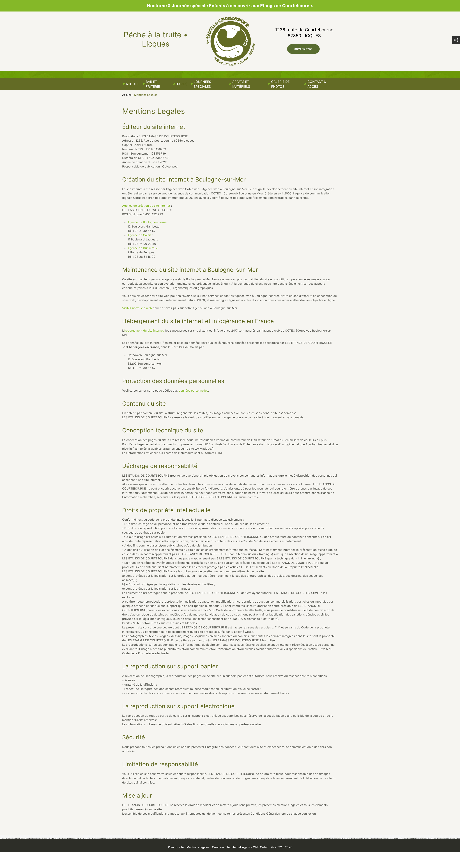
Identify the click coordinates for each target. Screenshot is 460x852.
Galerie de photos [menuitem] (280, 84)
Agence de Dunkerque (143, 248)
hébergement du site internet (144, 330)
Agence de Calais (139, 235)
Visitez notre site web (137, 308)
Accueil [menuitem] (132, 84)
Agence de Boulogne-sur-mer (147, 222)
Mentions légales (198, 847)
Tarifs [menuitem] (181, 84)
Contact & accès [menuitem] (316, 84)
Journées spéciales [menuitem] (202, 84)
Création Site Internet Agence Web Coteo (240, 847)
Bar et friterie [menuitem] (153, 84)
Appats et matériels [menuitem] (241, 84)
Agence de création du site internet (146, 205)
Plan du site (176, 847)
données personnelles (193, 390)
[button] (456, 40)
